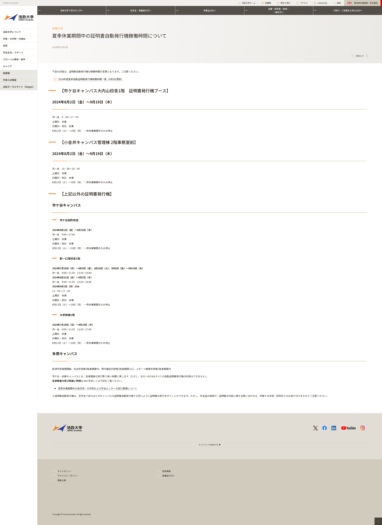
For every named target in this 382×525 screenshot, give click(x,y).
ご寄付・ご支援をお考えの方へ (347, 10)
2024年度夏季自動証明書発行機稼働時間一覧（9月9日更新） (91, 79)
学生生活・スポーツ (13, 52)
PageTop (378, 521)
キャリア (7, 66)
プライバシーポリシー (67, 475)
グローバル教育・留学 (14, 59)
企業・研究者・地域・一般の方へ (278, 10)
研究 (5, 45)
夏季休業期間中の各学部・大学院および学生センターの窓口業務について (97, 388)
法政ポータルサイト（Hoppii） (19, 86)
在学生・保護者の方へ (140, 10)
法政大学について (12, 31)
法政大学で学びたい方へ (71, 10)
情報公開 (61, 480)
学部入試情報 (9, 79)
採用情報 (166, 471)
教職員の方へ (168, 475)
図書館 (6, 73)
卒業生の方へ (209, 10)
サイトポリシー (64, 471)
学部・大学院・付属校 (14, 38)
